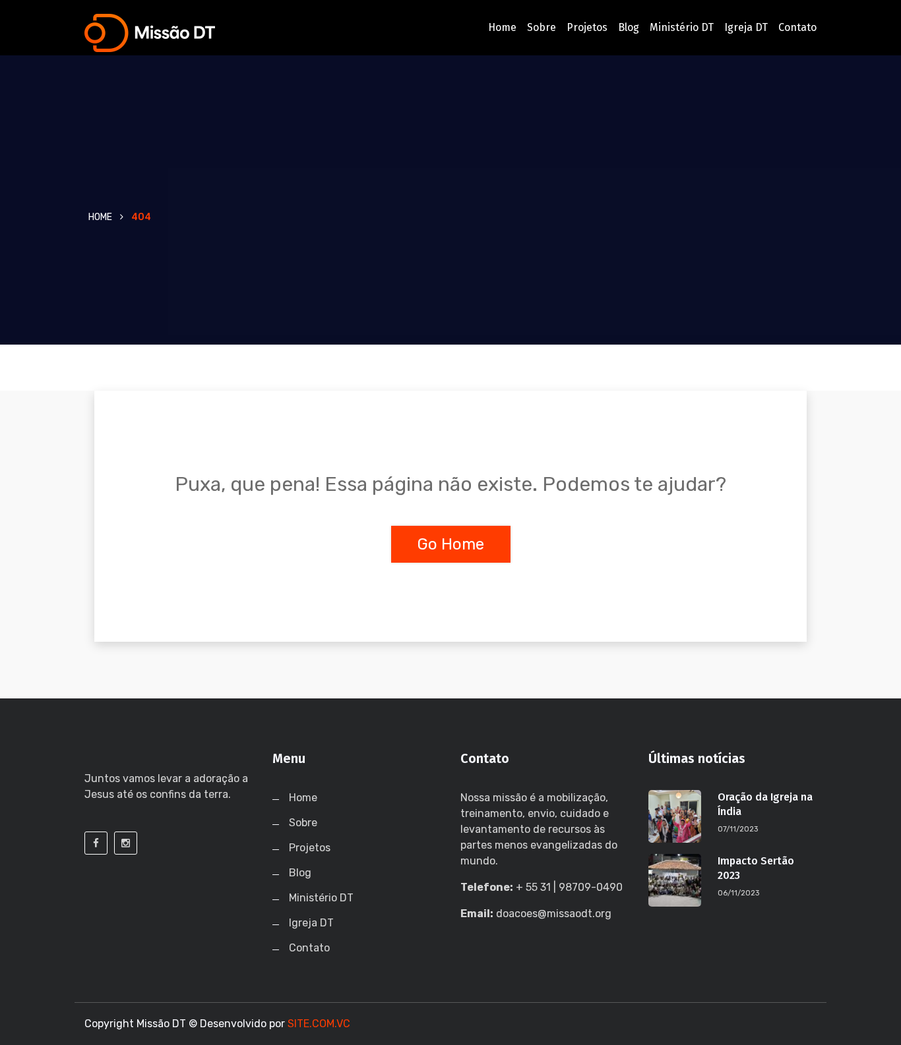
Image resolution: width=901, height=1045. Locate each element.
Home (502, 27)
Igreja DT (746, 27)
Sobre (541, 27)
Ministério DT (682, 27)
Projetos (587, 27)
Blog (628, 27)
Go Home (451, 544)
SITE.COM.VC (319, 1023)
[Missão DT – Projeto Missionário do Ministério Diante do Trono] (168, 33)
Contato (797, 27)
